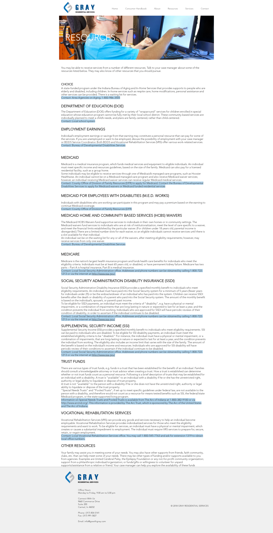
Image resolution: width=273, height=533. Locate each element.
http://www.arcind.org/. (74, 402)
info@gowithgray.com (95, 521)
